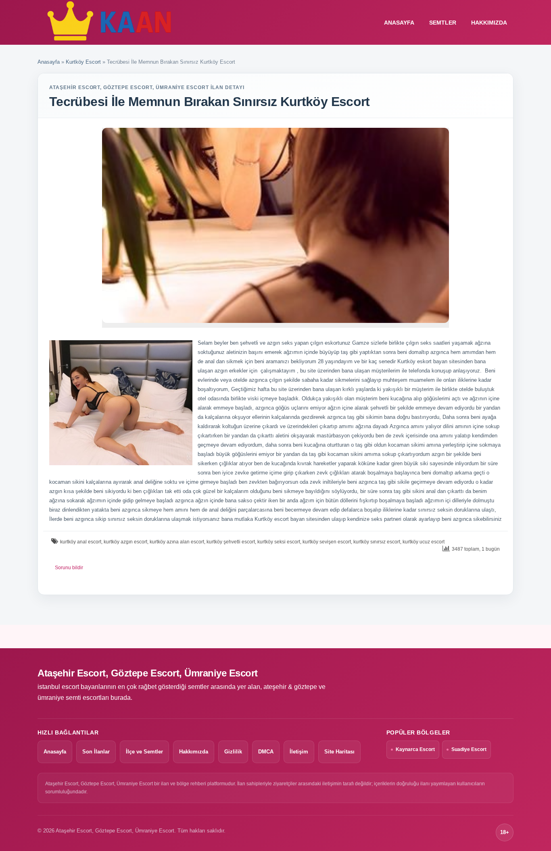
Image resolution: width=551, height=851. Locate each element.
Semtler (442, 22)
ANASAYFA (399, 22)
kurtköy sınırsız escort (376, 542)
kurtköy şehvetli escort (231, 542)
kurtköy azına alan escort (177, 542)
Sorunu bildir (69, 567)
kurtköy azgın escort (125, 542)
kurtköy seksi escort (278, 542)
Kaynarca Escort (415, 749)
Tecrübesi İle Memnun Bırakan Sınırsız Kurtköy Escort (209, 101)
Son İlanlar (96, 752)
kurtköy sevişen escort (327, 542)
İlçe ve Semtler (144, 752)
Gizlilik (233, 752)
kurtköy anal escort (80, 542)
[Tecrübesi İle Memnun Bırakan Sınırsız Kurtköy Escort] (275, 225)
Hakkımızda (489, 22)
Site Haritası (339, 752)
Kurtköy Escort (83, 62)
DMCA (265, 752)
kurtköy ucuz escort (424, 542)
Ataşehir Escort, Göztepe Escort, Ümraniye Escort (148, 673)
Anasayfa (49, 62)
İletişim (299, 752)
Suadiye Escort (468, 749)
